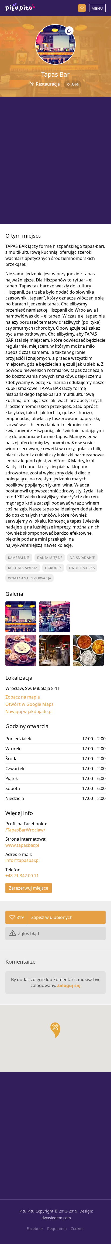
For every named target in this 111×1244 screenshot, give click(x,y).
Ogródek (53, 568)
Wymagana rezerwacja (29, 578)
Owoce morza (82, 568)
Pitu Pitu (26, 1211)
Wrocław (20, 8)
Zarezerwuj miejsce (28, 888)
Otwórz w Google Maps (29, 704)
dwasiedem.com (56, 1217)
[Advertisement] (55, 160)
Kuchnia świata (23, 568)
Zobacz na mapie (22, 697)
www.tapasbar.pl (22, 845)
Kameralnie (19, 557)
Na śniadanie (82, 557)
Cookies (77, 1228)
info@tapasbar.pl (22, 860)
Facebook (35, 1228)
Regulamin (57, 1228)
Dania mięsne (50, 557)
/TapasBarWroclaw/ (25, 830)
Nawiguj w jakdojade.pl (29, 711)
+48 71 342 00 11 (22, 876)
